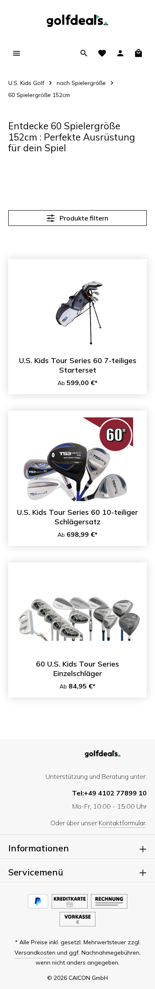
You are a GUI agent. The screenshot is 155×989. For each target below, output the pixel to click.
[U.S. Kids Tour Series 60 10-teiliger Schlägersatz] (77, 459)
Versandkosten (34, 952)
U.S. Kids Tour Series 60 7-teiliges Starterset (77, 365)
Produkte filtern (83, 218)
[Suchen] (84, 53)
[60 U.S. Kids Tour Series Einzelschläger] (77, 611)
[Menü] (16, 53)
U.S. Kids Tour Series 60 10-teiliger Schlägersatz (77, 517)
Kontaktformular (122, 823)
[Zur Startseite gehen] (77, 21)
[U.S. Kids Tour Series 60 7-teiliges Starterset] (77, 307)
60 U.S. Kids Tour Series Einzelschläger (77, 668)
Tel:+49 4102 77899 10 (109, 793)
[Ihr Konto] (120, 53)
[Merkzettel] (102, 53)
